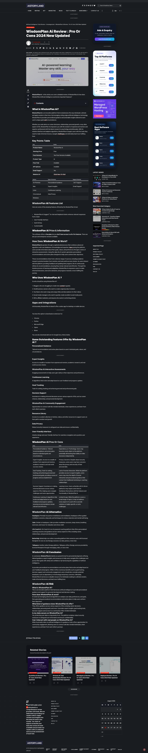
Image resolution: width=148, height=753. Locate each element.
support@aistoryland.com (104, 39)
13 (111, 718)
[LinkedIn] (88, 5)
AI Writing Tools (106, 212)
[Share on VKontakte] (60, 48)
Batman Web (36, 42)
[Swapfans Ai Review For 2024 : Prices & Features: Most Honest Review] (97, 227)
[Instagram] (86, 5)
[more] (102, 11)
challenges (61, 134)
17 (102, 723)
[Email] (70, 48)
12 (108, 718)
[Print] (76, 48)
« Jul (102, 736)
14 (114, 718)
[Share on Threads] (66, 48)
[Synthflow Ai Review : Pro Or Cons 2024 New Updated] (38, 665)
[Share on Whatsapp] (46, 48)
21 (114, 723)
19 (108, 723)
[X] (84, 5)
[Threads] (92, 5)
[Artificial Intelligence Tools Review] (35, 5)
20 (111, 723)
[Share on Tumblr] (53, 48)
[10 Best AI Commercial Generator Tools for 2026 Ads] (97, 192)
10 (102, 718)
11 (105, 718)
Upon (71, 247)
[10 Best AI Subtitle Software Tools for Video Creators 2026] (97, 185)
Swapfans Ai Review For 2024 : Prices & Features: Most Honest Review (110, 226)
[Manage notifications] (144, 749)
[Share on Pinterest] (43, 48)
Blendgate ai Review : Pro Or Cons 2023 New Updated (85, 677)
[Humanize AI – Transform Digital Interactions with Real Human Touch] (97, 218)
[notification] (112, 11)
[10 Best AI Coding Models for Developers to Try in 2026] (97, 177)
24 (102, 727)
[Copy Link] (73, 48)
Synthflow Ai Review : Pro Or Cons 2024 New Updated (37, 677)
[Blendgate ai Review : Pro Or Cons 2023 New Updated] (86, 665)
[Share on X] (36, 48)
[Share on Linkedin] (50, 48)
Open (112, 137)
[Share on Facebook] (33, 48)
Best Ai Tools (105, 186)
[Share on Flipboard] (40, 48)
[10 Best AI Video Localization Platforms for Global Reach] (97, 199)
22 (117, 723)
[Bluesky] (94, 5)
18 (105, 723)
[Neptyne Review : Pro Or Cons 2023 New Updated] (109, 665)
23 (120, 723)
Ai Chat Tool (105, 179)
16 (120, 718)
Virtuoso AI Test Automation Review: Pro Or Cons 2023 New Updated (62, 677)
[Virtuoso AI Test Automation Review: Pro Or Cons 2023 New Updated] (62, 665)
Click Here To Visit (60, 174)
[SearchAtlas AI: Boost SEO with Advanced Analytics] (97, 234)
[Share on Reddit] (56, 48)
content (62, 286)
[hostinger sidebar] (104, 109)
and (45, 120)
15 (117, 718)
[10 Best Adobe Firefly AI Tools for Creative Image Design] (97, 211)
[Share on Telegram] (63, 48)
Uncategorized (30, 27)
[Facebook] (82, 5)
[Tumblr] (90, 5)
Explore (111, 65)
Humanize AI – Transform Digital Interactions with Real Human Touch (111, 218)
